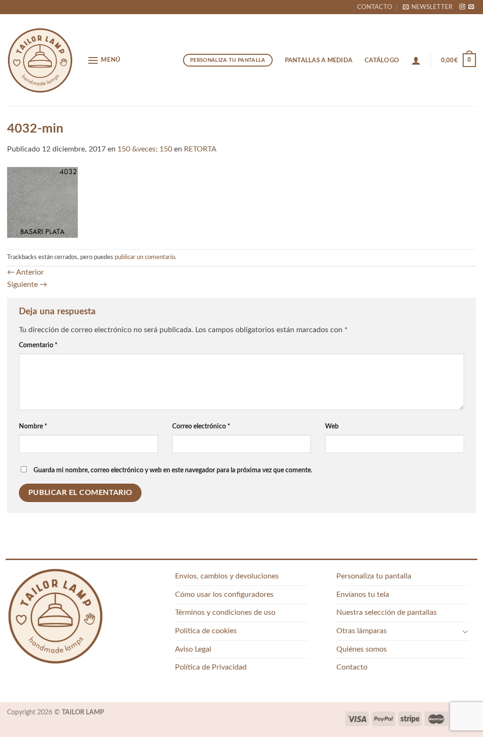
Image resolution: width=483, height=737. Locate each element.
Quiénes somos (361, 649)
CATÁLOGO (382, 60)
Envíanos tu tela (362, 594)
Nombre (33, 426)
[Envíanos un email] (471, 7)
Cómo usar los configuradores (224, 594)
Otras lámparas (361, 631)
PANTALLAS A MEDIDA (319, 60)
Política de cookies (206, 631)
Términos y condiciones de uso (225, 612)
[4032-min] (42, 202)
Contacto (374, 7)
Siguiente (27, 284)
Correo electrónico (201, 426)
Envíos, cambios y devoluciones (227, 576)
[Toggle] (465, 631)
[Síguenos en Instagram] (462, 7)
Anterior (25, 272)
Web (332, 426)
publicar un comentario (145, 257)
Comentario (38, 345)
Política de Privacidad (211, 667)
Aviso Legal (193, 649)
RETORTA (200, 149)
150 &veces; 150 (144, 149)
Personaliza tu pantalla (373, 576)
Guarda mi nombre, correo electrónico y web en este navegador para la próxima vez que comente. (172, 470)
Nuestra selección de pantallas (386, 612)
